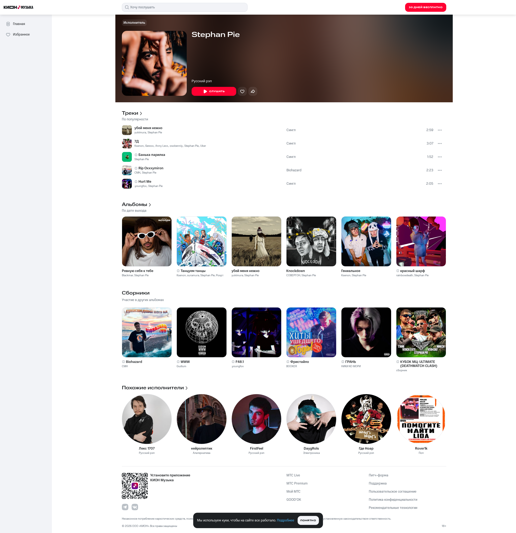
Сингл (291, 130)
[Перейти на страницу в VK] (135, 507)
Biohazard (293, 170)
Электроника (311, 453)
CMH (137, 173)
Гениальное (350, 271)
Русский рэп (202, 81)
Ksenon (139, 146)
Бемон (149, 146)
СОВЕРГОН (293, 275)
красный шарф (412, 271)
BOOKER (291, 366)
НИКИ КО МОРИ (351, 366)
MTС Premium (297, 483)
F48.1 (240, 362)
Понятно (308, 520)
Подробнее (285, 520)
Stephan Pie (155, 133)
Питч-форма (378, 475)
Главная (19, 24)
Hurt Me (144, 181)
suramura (193, 275)
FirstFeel (256, 449)
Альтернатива (201, 453)
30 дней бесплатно (425, 7)
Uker (203, 146)
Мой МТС (293, 491)
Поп (421, 453)
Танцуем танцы (193, 271)
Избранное (21, 34)
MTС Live (293, 475)
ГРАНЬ (350, 362)
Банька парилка (151, 154)
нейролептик (201, 449)
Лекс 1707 (147, 449)
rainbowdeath (404, 275)
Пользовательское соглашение (392, 491)
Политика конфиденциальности (393, 499)
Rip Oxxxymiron (150, 168)
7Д (136, 141)
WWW (185, 362)
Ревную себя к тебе (137, 271)
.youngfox (140, 186)
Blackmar (127, 275)
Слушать (217, 91)
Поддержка (378, 483)
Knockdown (295, 271)
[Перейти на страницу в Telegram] (125, 507)
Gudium (181, 366)
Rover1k (421, 449)
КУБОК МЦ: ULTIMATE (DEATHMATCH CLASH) (418, 364)
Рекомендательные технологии (393, 507)
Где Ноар (366, 449)
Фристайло (299, 362)
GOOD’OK (293, 499)
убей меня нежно (148, 128)
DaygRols (311, 449)
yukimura (140, 133)
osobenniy (176, 146)
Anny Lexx (161, 146)
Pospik (220, 275)
